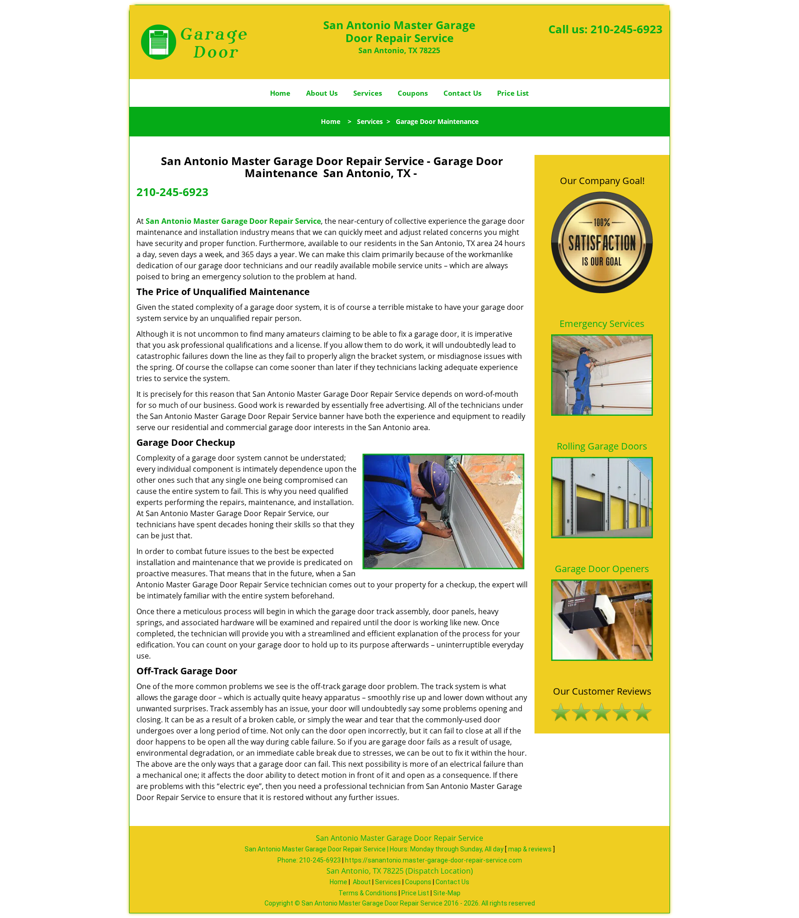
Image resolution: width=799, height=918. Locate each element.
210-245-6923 (626, 29)
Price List (513, 93)
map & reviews (530, 849)
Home (280, 93)
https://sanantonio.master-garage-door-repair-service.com (433, 860)
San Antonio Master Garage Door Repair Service (233, 221)
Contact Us (462, 93)
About (362, 882)
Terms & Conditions (367, 893)
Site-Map (447, 893)
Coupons (413, 93)
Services (367, 93)
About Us (322, 93)
